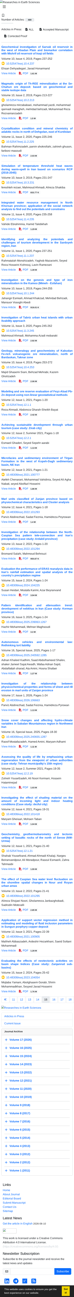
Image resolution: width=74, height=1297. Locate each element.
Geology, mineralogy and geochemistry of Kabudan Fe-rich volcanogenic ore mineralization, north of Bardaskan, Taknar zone (37, 354)
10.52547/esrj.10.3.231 (20, 182)
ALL (31, 29)
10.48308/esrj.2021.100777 (23, 474)
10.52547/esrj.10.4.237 (20, 63)
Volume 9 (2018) (19, 1105)
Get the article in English (18, 1223)
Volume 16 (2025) (20, 1048)
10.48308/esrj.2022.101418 (23, 814)
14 (37, 999)
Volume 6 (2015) (19, 1129)
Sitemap (8, 1211)
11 (13, 999)
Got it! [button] (66, 1291)
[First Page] (5, 999)
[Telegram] (16, 1282)
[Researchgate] (25, 1282)
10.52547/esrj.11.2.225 (20, 141)
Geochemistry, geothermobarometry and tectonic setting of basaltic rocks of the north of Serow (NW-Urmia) (37, 837)
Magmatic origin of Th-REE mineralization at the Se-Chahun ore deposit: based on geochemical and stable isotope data (37, 87)
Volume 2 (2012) (19, 1162)
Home (6, 1190)
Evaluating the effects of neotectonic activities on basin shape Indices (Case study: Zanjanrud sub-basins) (37, 964)
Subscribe (63, 1271)
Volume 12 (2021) (20, 1080)
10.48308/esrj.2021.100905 (23, 936)
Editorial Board (12, 1198)
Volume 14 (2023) (20, 1064)
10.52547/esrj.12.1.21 (19, 850)
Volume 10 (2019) (20, 1097)
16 (53, 999)
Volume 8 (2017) (19, 1113)
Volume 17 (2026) (20, 1039)
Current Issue (12, 1023)
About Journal (11, 1194)
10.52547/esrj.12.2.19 (19, 773)
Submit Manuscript (14, 1202)
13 (29, 999)
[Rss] (34, 1282)
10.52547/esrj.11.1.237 (20, 255)
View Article (8, 73)
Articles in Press (14, 1016)
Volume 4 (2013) (19, 1146)
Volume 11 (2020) (20, 1088)
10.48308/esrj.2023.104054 (23, 977)
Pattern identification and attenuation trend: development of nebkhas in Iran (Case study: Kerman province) (37, 608)
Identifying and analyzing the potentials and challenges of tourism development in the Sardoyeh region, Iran (37, 242)
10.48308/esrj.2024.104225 (23, 585)
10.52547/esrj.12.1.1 (18, 404)
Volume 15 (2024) (20, 1056)
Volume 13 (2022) (20, 1072)
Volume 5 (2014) (19, 1137)
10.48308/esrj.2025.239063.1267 (26, 622)
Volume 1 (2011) (19, 1170)
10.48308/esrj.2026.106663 (23, 700)
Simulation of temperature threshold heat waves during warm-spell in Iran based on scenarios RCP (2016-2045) (37, 169)
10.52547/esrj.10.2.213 (20, 100)
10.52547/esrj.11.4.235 (20, 219)
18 (70, 999)
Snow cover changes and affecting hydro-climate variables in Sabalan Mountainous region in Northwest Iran (37, 723)
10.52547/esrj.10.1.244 (20, 293)
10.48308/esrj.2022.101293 (23, 512)
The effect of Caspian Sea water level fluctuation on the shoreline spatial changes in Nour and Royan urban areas (37, 882)
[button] (40, 1293)
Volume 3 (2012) (19, 1154)
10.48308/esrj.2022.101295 (23, 895)
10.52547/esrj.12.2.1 (18, 438)
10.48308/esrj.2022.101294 (23, 548)
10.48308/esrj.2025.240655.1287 (26, 736)
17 (62, 999)
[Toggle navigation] (36, 6)
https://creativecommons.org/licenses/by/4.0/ (30, 1246)
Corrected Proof (17, 36)
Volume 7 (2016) (19, 1121)
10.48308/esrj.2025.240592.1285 (26, 655)
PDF (29, 73)
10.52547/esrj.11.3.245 (20, 330)
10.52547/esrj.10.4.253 (20, 367)
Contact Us (9, 1206)
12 (21, 999)
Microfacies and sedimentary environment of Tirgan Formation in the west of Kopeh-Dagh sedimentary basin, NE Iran (37, 461)
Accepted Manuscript (55, 29)
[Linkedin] (7, 1282)
